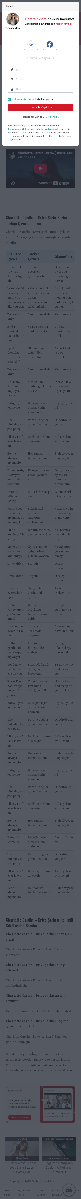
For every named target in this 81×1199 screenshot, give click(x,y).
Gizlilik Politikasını (45, 129)
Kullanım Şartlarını (23, 99)
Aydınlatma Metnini (19, 129)
